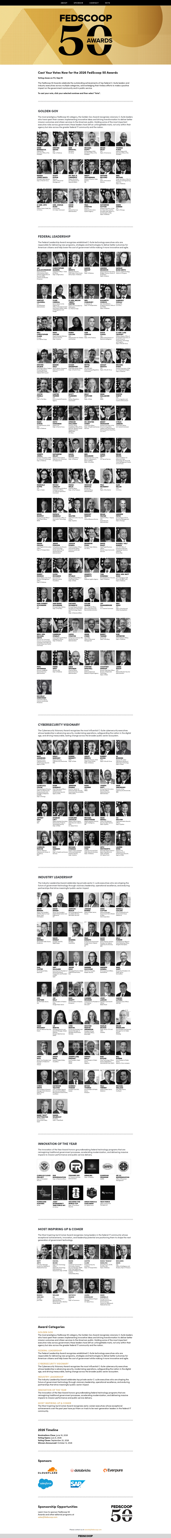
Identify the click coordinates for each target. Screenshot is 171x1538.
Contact (94, 3)
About (64, 3)
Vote (107, 3)
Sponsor (78, 3)
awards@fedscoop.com (93, 1530)
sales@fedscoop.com (47, 1517)
